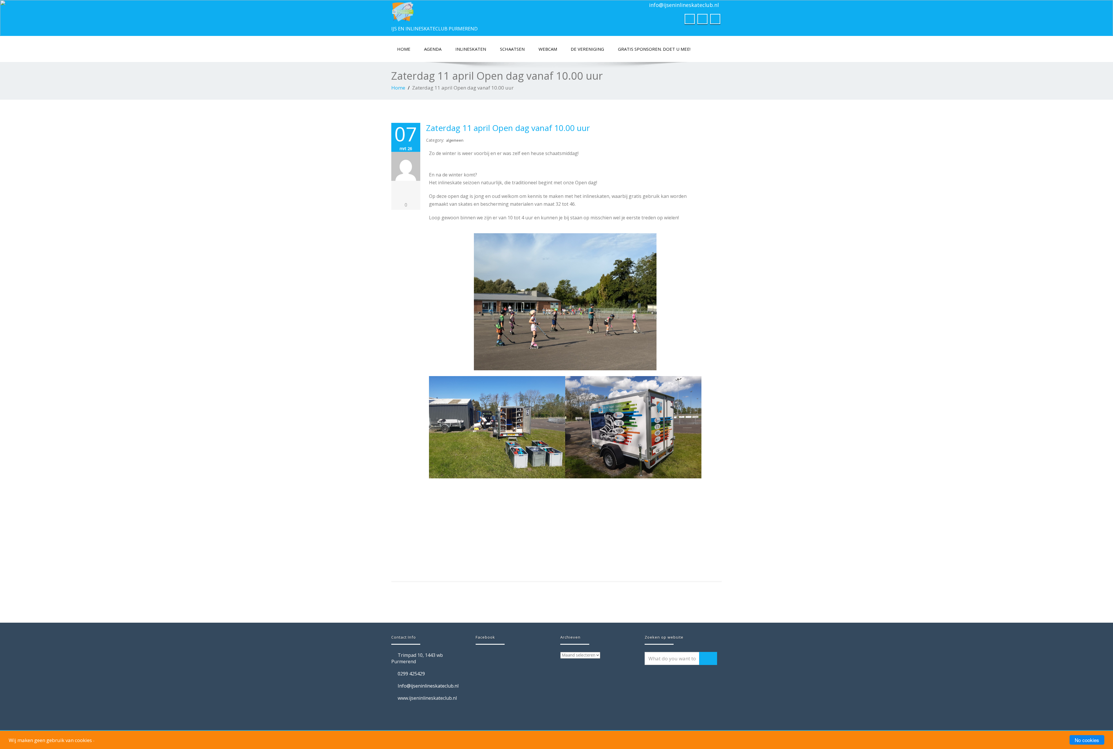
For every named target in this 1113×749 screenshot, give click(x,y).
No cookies (1087, 739)
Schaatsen (512, 49)
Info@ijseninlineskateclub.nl (428, 686)
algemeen (454, 140)
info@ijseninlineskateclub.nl (684, 4)
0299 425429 (411, 673)
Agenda (432, 49)
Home (403, 49)
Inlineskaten (470, 49)
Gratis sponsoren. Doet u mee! (654, 49)
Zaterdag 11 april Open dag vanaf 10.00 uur (508, 127)
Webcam (548, 49)
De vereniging (587, 49)
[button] (434, 467)
